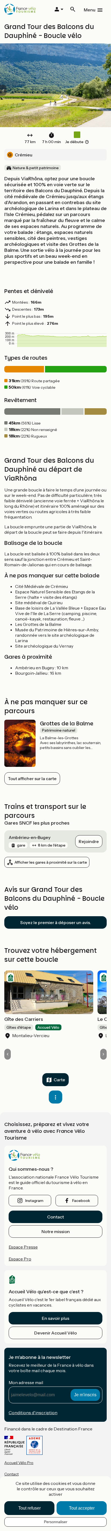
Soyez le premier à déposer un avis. (55, 922)
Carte (59, 1079)
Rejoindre (89, 841)
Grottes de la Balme (66, 723)
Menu (89, 9)
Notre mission (55, 1231)
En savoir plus (55, 1318)
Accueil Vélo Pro (18, 1462)
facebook (81, 1200)
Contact (55, 1217)
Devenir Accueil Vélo (55, 1333)
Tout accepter (82, 1508)
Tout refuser (29, 1508)
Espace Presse (23, 1247)
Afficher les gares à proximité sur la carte (51, 862)
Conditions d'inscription (33, 1412)
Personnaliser (55, 1522)
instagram (34, 1200)
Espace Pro (20, 1259)
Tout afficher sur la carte (32, 778)
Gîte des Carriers (23, 1019)
